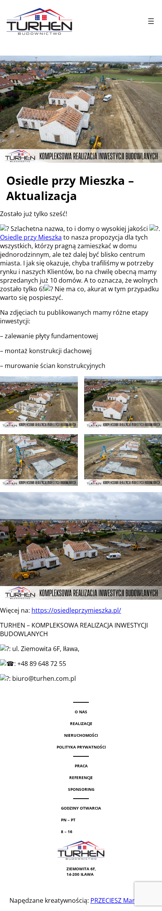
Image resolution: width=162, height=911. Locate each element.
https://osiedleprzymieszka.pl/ (76, 610)
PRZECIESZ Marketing (121, 900)
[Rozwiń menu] (151, 21)
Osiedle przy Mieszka (31, 237)
